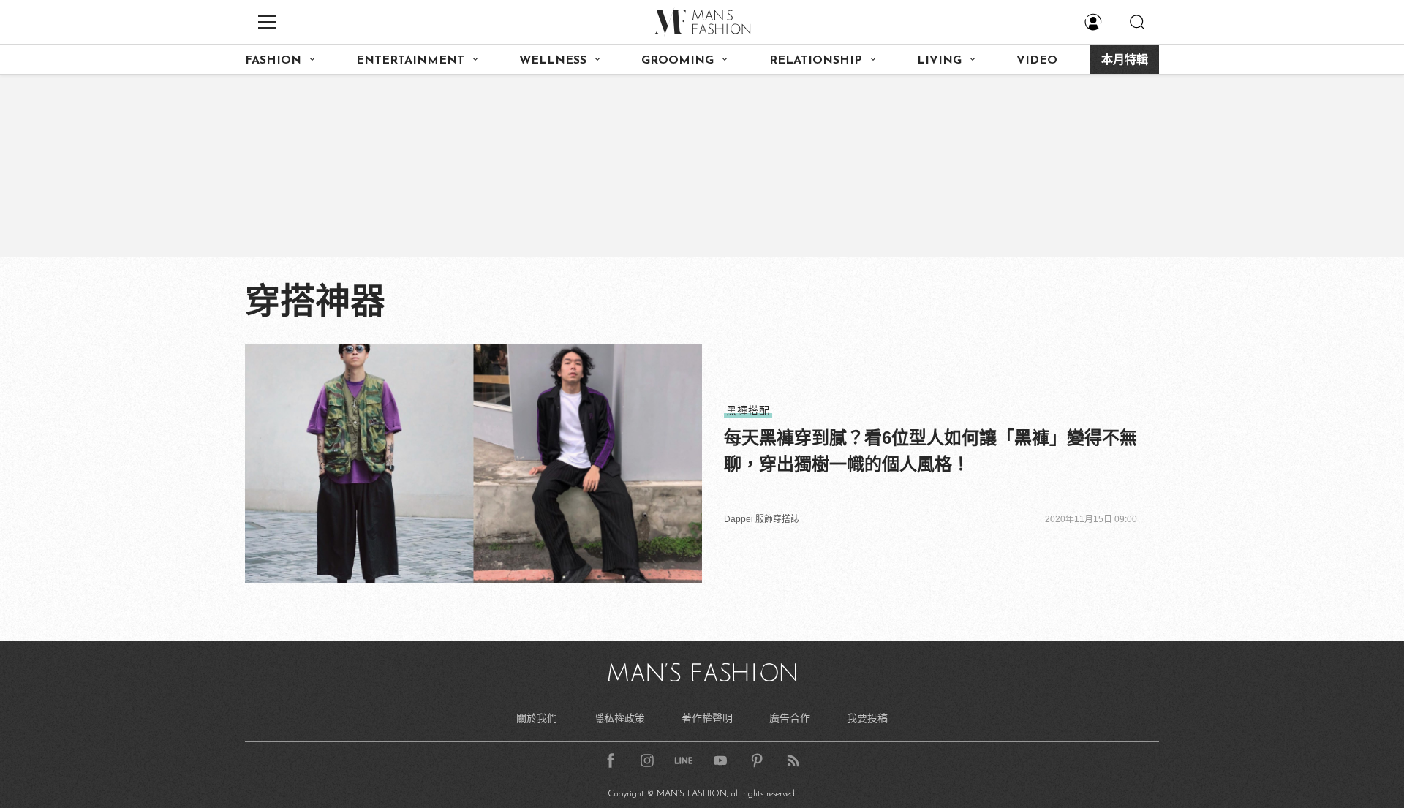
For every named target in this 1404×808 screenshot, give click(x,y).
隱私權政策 (619, 718)
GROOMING (677, 61)
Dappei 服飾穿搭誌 (761, 519)
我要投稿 (867, 718)
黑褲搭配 (748, 410)
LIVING (939, 61)
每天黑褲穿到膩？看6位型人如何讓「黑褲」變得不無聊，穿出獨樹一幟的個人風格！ (930, 451)
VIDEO (1036, 61)
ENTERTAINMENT (410, 61)
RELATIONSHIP (815, 61)
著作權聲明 (707, 718)
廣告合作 (789, 718)
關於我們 (536, 718)
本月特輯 (1124, 61)
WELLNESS (552, 61)
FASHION (273, 61)
